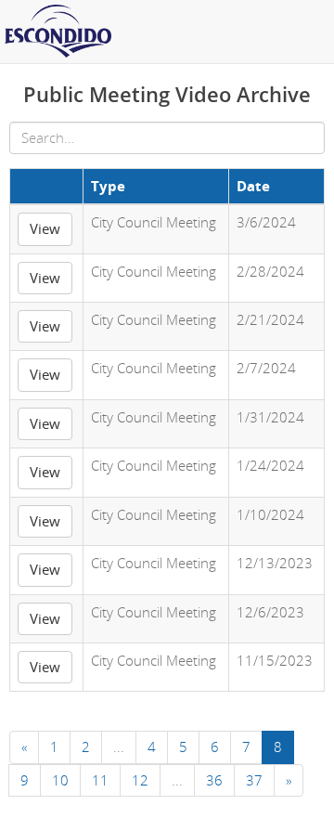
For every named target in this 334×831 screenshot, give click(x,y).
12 (140, 780)
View (45, 228)
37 (254, 780)
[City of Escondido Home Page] (167, 31)
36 (214, 780)
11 (100, 780)
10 (60, 780)
